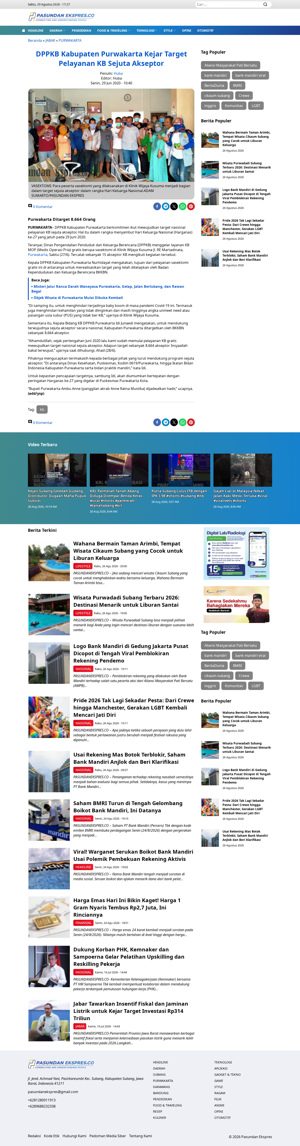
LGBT (256, 105)
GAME (218, 1081)
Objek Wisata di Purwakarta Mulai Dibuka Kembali (78, 297)
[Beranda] (23, 30)
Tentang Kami (140, 1135)
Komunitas (234, 105)
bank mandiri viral (250, 75)
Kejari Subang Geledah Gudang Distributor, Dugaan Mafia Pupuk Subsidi (57, 496)
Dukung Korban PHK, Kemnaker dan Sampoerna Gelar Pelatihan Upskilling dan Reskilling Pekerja (128, 956)
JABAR (50, 40)
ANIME (219, 1105)
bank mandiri (215, 75)
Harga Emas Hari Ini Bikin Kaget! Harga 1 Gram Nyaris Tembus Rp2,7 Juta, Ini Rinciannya (127, 907)
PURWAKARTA (70, 40)
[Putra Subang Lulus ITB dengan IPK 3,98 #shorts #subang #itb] (181, 470)
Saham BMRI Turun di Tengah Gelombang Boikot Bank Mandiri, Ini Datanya (128, 806)
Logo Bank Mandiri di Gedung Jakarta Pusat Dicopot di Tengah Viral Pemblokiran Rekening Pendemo (246, 196)
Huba (118, 73)
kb (42, 409)
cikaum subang (217, 95)
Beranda (35, 40)
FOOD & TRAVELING (112, 30)
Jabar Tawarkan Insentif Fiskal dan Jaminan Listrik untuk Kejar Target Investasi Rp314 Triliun (130, 1011)
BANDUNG (160, 1093)
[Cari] (265, 4)
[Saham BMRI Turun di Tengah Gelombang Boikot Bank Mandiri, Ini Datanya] (49, 820)
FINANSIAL (84, 923)
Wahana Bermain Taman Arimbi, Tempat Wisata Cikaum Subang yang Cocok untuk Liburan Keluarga (246, 138)
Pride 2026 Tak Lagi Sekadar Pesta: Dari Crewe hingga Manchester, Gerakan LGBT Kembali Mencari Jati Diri (243, 226)
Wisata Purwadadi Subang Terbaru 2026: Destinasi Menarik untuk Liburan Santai (246, 167)
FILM (217, 1099)
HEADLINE (35, 30)
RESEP (157, 1111)
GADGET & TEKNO (227, 1074)
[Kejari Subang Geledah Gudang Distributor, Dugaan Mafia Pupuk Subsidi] (57, 470)
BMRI (237, 85)
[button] (58, 30)
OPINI (186, 30)
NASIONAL (83, 669)
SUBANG (159, 1074)
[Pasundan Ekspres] (61, 17)
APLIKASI (221, 1068)
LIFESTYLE (83, 566)
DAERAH (56, 30)
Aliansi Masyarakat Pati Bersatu (230, 65)
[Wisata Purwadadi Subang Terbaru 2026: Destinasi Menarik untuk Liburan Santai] (210, 170)
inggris (210, 105)
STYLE (168, 30)
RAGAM (219, 1093)
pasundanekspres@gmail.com (53, 1091)
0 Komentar (42, 206)
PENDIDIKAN (81, 30)
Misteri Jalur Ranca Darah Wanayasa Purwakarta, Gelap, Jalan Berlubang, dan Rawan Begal (107, 289)
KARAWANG (161, 1087)
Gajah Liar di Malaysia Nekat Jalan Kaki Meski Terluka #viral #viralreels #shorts (240, 496)
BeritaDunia (214, 85)
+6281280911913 (42, 1100)
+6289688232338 (42, 1106)
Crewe (244, 95)
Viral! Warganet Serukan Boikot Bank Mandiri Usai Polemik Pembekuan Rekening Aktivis (133, 855)
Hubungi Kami (74, 1135)
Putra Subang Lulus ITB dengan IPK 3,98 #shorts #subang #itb (179, 493)
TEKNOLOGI (145, 30)
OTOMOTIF (205, 30)
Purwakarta (37, 254)
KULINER (159, 1117)
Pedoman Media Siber (107, 1135)
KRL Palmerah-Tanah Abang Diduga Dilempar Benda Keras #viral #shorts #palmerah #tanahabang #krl (116, 498)
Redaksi (34, 1135)
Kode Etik (52, 1135)
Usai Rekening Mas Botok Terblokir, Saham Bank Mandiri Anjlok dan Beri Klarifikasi (245, 255)
